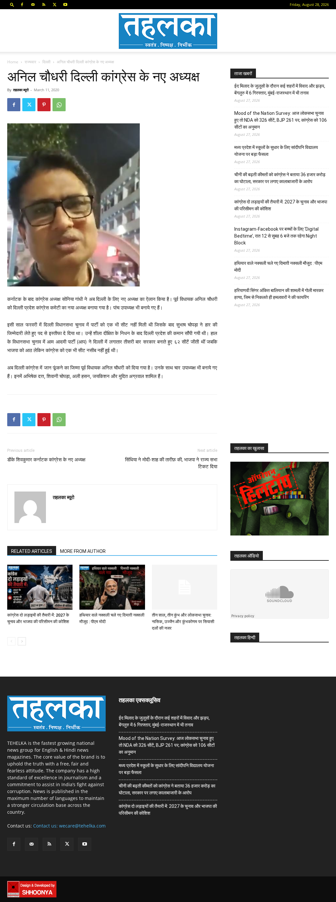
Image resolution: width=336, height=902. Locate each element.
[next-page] (22, 641)
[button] (12, 4)
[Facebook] (22, 4)
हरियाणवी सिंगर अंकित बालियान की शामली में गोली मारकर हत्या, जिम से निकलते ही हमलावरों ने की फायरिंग (279, 294)
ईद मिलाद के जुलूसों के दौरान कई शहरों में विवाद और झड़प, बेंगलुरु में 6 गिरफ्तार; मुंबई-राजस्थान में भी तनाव (279, 89)
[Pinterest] (44, 104)
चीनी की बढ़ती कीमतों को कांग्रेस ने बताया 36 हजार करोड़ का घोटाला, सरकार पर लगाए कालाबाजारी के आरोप (280, 178)
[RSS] (44, 4)
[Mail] (33, 4)
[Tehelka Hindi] (168, 31)
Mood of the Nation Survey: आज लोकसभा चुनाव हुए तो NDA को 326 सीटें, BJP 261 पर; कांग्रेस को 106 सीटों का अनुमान (280, 120)
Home (12, 62)
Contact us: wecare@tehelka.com (69, 826)
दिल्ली (46, 62)
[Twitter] (54, 4)
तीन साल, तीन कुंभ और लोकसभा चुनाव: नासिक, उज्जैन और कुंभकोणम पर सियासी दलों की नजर (183, 622)
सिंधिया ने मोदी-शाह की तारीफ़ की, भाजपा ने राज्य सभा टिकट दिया (171, 463)
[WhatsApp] (59, 104)
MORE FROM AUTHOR (83, 551)
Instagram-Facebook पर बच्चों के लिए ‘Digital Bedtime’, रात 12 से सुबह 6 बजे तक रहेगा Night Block (276, 235)
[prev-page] (11, 641)
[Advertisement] (279, 381)
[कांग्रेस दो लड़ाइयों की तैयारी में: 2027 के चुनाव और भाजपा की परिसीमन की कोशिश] (40, 587)
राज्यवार (30, 62)
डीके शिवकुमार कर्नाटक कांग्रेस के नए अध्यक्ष (46, 460)
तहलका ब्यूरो (21, 89)
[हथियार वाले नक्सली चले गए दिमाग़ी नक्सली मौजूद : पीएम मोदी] (112, 587)
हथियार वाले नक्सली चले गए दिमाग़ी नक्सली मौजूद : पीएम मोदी (278, 267)
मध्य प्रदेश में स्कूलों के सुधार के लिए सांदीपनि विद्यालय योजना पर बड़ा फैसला (276, 151)
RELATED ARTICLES (31, 551)
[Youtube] (65, 4)
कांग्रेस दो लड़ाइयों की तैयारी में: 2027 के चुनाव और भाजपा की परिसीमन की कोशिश (280, 205)
